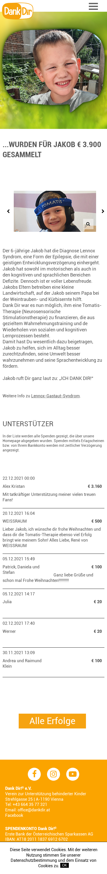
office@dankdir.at (34, 809)
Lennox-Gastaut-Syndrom (55, 395)
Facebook (14, 815)
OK (64, 865)
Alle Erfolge (52, 721)
